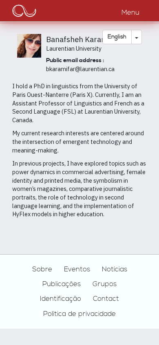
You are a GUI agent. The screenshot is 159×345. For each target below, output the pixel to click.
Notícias (114, 269)
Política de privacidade (79, 313)
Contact (106, 298)
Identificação (60, 298)
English (117, 36)
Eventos (77, 269)
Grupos (105, 284)
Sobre (42, 269)
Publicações (61, 284)
